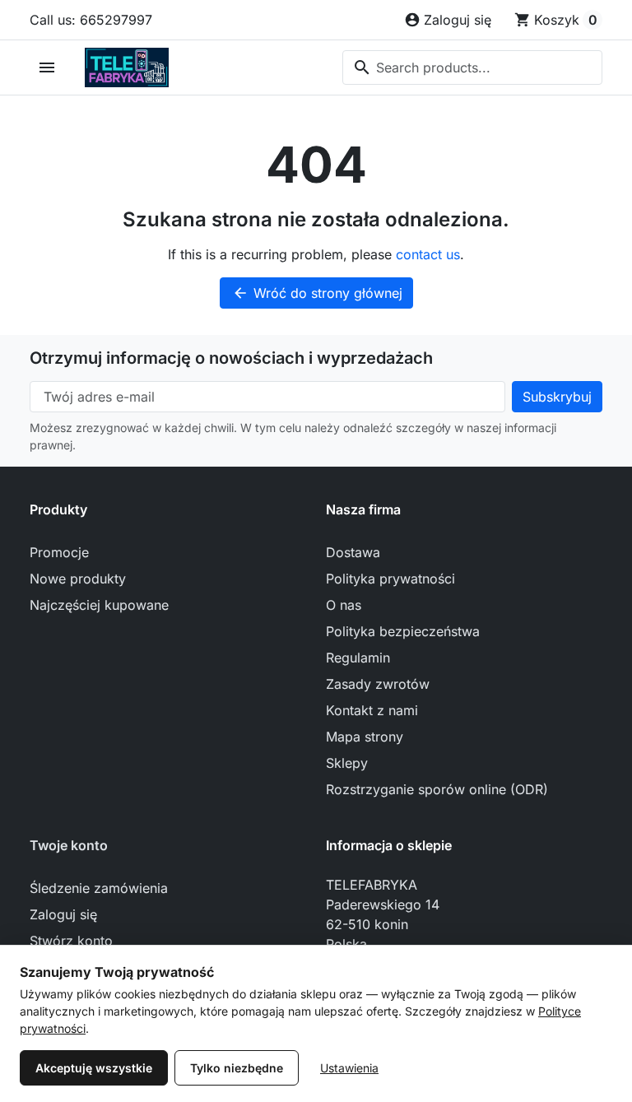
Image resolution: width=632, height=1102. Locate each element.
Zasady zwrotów (378, 684)
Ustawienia (349, 1068)
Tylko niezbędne (236, 1068)
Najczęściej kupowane (99, 605)
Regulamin (358, 657)
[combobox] (472, 67)
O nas (343, 605)
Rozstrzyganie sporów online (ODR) (437, 789)
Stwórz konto (71, 940)
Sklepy (347, 763)
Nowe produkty (78, 578)
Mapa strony (364, 736)
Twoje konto (69, 845)
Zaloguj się (63, 914)
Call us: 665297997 (91, 20)
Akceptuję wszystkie (93, 1068)
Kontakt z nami (372, 710)
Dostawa (353, 552)
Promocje (59, 552)
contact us (428, 254)
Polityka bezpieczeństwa (403, 631)
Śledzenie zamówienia (99, 888)
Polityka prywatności (390, 578)
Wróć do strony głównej (317, 293)
